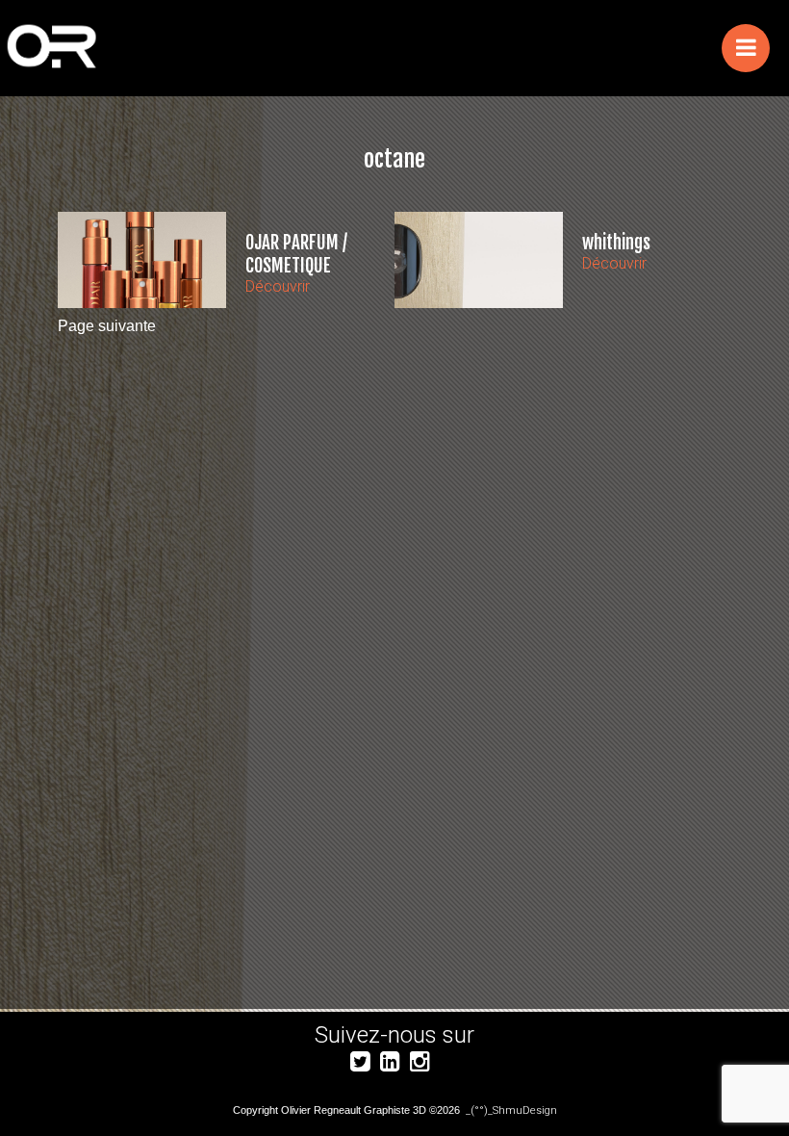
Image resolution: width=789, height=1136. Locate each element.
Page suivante (107, 326)
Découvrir (277, 286)
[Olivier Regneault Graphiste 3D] (217, 48)
